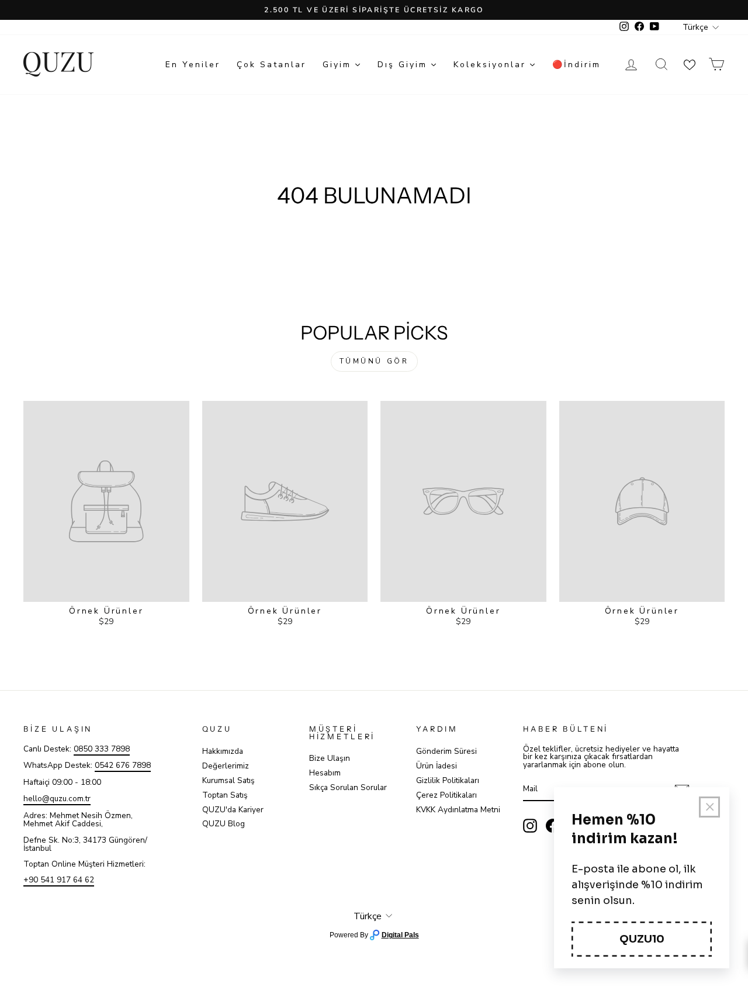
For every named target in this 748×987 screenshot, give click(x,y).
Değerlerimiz (225, 765)
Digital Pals (400, 935)
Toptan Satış (225, 795)
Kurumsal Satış (228, 780)
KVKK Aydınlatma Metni (458, 809)
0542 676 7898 (123, 765)
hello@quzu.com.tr (57, 798)
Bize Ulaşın (329, 758)
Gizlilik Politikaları (447, 780)
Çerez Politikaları (446, 795)
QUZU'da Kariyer (233, 809)
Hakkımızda (222, 751)
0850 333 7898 (102, 748)
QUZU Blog (223, 823)
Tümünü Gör (374, 361)
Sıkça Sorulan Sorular (348, 787)
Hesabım (325, 772)
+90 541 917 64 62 (58, 879)
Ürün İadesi (436, 765)
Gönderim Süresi (446, 751)
